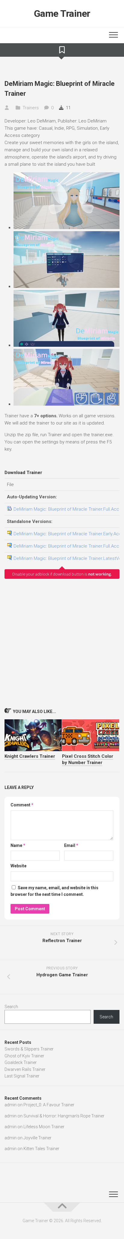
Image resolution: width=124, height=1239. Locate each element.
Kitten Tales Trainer (41, 1148)
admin (11, 1104)
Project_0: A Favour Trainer (48, 1104)
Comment (22, 804)
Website (18, 865)
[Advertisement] (62, 643)
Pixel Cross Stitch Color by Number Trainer (87, 759)
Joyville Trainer (37, 1137)
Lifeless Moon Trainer (43, 1126)
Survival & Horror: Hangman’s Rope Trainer (63, 1116)
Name (18, 845)
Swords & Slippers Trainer (29, 1049)
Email (71, 845)
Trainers (31, 107)
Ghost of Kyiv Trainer (24, 1055)
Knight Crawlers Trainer (30, 756)
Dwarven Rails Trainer (25, 1069)
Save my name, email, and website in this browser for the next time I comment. (54, 891)
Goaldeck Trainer (21, 1062)
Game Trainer (62, 13)
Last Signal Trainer (22, 1076)
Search (11, 1006)
